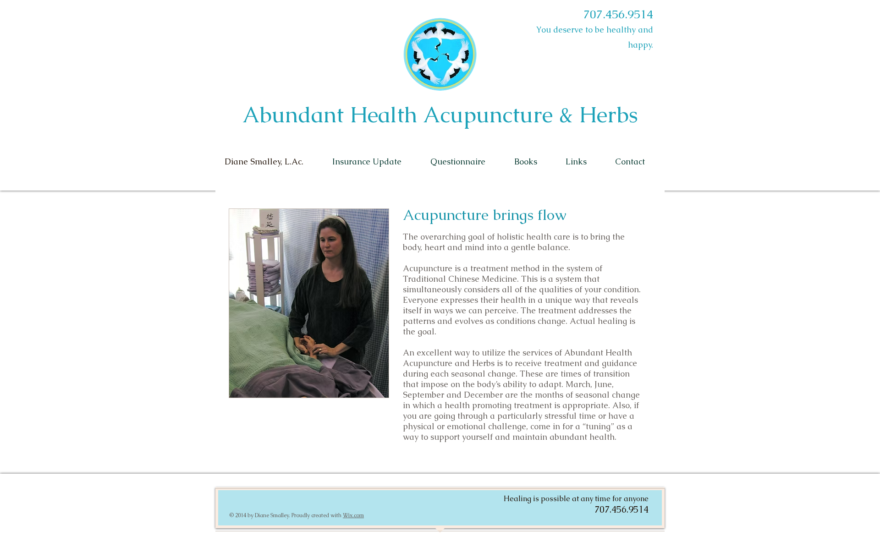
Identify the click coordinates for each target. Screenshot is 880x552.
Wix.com (353, 515)
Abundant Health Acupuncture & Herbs (440, 114)
